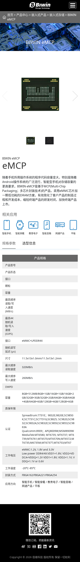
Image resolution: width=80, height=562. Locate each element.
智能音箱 (66, 482)
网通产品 (27, 486)
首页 (10, 15)
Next (75, 96)
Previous (4, 96)
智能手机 (27, 482)
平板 (37, 486)
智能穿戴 (40, 482)
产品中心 (22, 15)
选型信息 (29, 243)
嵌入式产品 (38, 15)
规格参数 (9, 243)
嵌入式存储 (57, 15)
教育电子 (53, 482)
